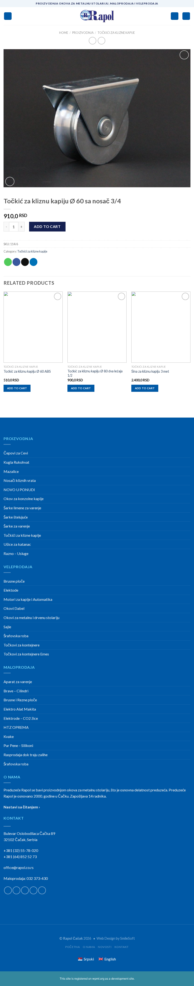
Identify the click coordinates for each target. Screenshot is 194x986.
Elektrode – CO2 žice (21, 718)
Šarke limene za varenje (22, 508)
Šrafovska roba (16, 635)
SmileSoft (127, 938)
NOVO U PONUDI (19, 489)
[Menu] (8, 16)
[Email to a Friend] (25, 262)
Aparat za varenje (18, 681)
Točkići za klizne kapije (116, 33)
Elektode (11, 590)
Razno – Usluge (16, 553)
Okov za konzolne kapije (24, 498)
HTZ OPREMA (16, 727)
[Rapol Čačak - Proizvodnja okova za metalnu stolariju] (97, 16)
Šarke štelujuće (16, 517)
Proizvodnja (83, 33)
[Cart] (186, 16)
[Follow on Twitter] (25, 890)
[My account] (174, 16)
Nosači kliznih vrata (20, 480)
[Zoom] (9, 181)
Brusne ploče (14, 581)
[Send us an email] (33, 890)
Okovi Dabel (14, 608)
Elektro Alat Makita (20, 709)
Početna (72, 947)
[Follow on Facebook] (8, 890)
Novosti (104, 947)
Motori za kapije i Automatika (28, 599)
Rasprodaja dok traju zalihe (26, 754)
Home (63, 33)
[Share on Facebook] (16, 262)
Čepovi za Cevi (16, 453)
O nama (89, 947)
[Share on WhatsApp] (8, 262)
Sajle (7, 626)
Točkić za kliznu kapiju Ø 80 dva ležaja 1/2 (95, 373)
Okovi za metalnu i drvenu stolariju (31, 617)
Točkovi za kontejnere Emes (26, 654)
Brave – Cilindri (16, 691)
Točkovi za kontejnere (22, 645)
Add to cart (47, 226)
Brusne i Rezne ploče (20, 700)
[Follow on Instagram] (16, 890)
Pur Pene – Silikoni (18, 745)
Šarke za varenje (17, 526)
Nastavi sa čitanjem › (22, 807)
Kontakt (122, 947)
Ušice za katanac (17, 544)
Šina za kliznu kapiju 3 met (150, 371)
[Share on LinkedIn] (33, 262)
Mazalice (11, 471)
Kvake (9, 736)
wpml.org (98, 978)
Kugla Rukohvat (16, 462)
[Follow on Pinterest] (42, 890)
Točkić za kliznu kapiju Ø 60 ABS (27, 371)
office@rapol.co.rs (19, 867)
